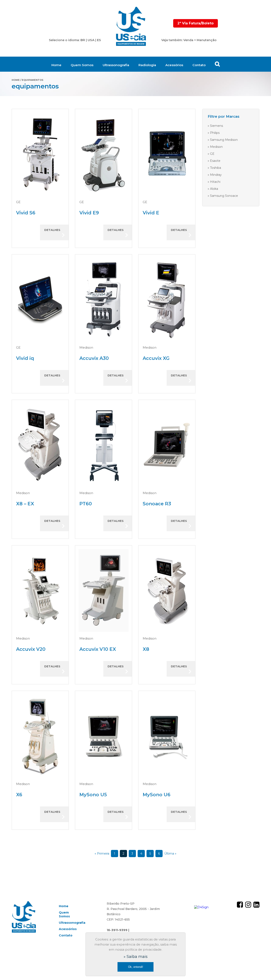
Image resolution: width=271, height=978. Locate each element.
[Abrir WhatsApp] (260, 967)
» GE (211, 154)
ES (99, 40)
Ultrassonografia (116, 65)
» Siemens (215, 126)
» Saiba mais (136, 956)
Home (56, 65)
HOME (16, 79)
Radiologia (147, 65)
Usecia (131, 26)
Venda (188, 40)
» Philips (214, 133)
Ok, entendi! (135, 966)
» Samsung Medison (223, 140)
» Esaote (214, 161)
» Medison (215, 147)
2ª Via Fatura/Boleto (195, 23)
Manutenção (207, 40)
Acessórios (174, 65)
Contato (199, 65)
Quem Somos (82, 65)
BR (82, 40)
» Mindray (215, 175)
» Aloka (213, 189)
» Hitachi (214, 182)
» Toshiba (214, 168)
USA (91, 40)
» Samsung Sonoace (223, 196)
